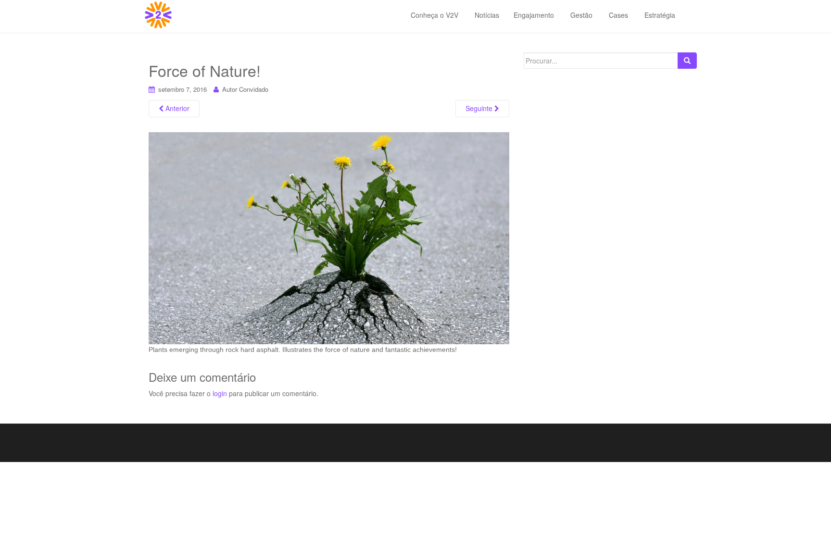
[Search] (687, 60)
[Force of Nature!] (329, 237)
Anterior (176, 108)
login (220, 393)
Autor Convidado (245, 89)
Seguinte (480, 108)
